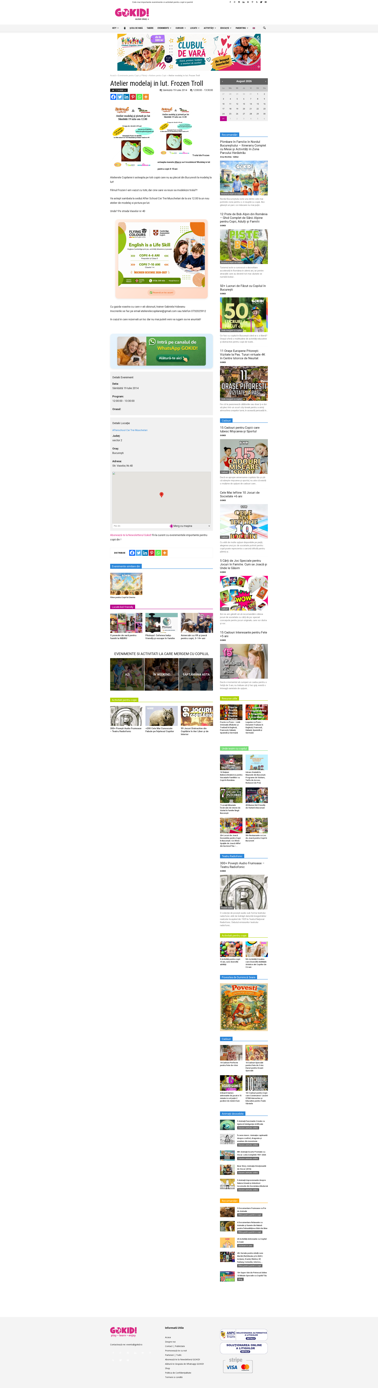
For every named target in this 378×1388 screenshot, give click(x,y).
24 (223, 114)
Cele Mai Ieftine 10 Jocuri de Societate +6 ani (240, 494)
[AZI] (127, 674)
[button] (264, 28)
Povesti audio (227, 907)
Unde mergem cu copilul (231, 330)
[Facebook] (230, 2)
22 (258, 109)
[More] (146, 97)
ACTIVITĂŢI (209, 28)
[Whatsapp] (139, 97)
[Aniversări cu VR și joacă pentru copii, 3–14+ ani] (197, 624)
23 (264, 109)
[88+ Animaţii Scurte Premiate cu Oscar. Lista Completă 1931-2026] (227, 1155)
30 (244, 94)
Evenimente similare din (126, 566)
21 (251, 109)
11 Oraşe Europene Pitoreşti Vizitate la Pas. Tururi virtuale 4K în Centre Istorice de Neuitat (242, 354)
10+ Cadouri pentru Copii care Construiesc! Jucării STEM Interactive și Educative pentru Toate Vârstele (257, 1098)
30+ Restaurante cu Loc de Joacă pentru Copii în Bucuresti (256, 838)
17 (223, 109)
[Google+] (234, 2)
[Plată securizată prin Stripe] (237, 1364)
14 (251, 104)
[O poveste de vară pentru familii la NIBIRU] (126, 624)
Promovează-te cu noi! (176, 1350)
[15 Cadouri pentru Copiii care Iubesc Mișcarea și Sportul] (244, 456)
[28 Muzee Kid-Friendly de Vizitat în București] (257, 795)
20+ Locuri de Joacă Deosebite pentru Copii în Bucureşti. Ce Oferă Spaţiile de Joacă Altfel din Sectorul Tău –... (230, 840)
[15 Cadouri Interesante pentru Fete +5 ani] (244, 661)
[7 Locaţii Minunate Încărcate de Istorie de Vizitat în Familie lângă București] (231, 795)
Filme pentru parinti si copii (249, 1215)
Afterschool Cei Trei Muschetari (130, 430)
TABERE (150, 28)
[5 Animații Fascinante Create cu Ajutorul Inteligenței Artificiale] (227, 1125)
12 (237, 104)
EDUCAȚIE (224, 28)
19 (237, 109)
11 (230, 104)
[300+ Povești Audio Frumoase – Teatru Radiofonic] (126, 717)
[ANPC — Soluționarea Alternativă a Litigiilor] (244, 1335)
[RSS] (257, 2)
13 (244, 104)
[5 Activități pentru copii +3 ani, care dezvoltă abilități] (231, 949)
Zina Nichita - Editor (229, 157)
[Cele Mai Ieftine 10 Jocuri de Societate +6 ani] (244, 521)
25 (230, 114)
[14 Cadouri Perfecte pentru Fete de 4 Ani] (231, 1052)
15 (258, 104)
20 (244, 109)
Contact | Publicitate (175, 1346)
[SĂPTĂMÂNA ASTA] (196, 674)
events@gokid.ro (134, 1344)
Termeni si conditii (174, 1377)
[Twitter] (261, 2)
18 (230, 109)
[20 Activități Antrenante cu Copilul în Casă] (227, 1243)
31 (251, 94)
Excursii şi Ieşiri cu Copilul (231, 193)
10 (223, 104)
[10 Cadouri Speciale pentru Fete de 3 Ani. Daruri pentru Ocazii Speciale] (257, 1052)
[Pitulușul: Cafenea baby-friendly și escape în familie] (161, 624)
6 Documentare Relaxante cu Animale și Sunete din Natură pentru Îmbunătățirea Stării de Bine (252, 1225)
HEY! (114, 28)
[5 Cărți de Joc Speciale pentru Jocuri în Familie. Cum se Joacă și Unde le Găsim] (244, 593)
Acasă (113, 75)
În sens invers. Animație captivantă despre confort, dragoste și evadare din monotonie (252, 1138)
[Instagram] (239, 2)
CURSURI (180, 28)
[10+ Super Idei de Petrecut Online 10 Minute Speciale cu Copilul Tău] (227, 1276)
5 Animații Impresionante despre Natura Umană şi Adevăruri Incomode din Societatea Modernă (252, 1183)
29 (237, 94)
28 (230, 94)
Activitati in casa (245, 1245)
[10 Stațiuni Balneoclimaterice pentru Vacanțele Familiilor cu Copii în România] (231, 762)
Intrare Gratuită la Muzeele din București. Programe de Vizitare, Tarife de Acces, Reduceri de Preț (256, 777)
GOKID (223, 225)
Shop (167, 1368)
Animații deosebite (233, 1113)
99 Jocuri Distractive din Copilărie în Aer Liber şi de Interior (194, 731)
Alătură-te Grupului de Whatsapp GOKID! (184, 1363)
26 (237, 114)
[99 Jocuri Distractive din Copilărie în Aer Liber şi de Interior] (197, 717)
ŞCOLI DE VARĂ (136, 28)
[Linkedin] (243, 2)
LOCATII (193, 28)
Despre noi (170, 1341)
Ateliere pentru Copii (157, 75)
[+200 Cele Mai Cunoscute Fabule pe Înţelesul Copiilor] (161, 717)
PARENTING (241, 28)
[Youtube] (265, 2)
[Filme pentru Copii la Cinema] (126, 584)
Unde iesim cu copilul (234, 748)
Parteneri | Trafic (173, 1355)
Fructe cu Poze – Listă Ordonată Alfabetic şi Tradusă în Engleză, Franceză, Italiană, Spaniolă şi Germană (230, 727)
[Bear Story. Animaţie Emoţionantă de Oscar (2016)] (227, 1170)
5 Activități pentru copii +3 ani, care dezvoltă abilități (230, 962)
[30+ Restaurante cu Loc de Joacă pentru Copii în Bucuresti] (257, 825)
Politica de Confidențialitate (178, 1372)
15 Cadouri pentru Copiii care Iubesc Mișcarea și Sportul (240, 429)
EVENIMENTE (163, 28)
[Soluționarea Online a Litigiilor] (244, 1348)
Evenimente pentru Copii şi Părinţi (132, 75)
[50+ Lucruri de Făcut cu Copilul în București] (244, 314)
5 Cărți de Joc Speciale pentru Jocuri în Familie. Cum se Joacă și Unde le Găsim (243, 564)
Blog (240, 1279)
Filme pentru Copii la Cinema (122, 597)
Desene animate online (248, 1127)
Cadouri (224, 472)
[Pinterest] (252, 2)
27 (223, 94)
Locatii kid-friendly (122, 607)
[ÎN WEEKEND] (162, 674)
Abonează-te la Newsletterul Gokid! (130, 535)
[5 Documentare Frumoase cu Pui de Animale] (227, 1212)
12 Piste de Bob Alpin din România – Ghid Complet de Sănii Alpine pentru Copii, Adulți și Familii (243, 217)
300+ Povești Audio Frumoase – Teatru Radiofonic (242, 865)
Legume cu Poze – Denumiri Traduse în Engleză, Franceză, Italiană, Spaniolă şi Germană (254, 727)
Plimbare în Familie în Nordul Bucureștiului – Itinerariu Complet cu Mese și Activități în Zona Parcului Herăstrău (243, 147)
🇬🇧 (253, 28)
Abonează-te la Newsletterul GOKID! (182, 1359)
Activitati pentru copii (124, 700)
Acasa (168, 1337)
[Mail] (248, 2)
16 (264, 104)
